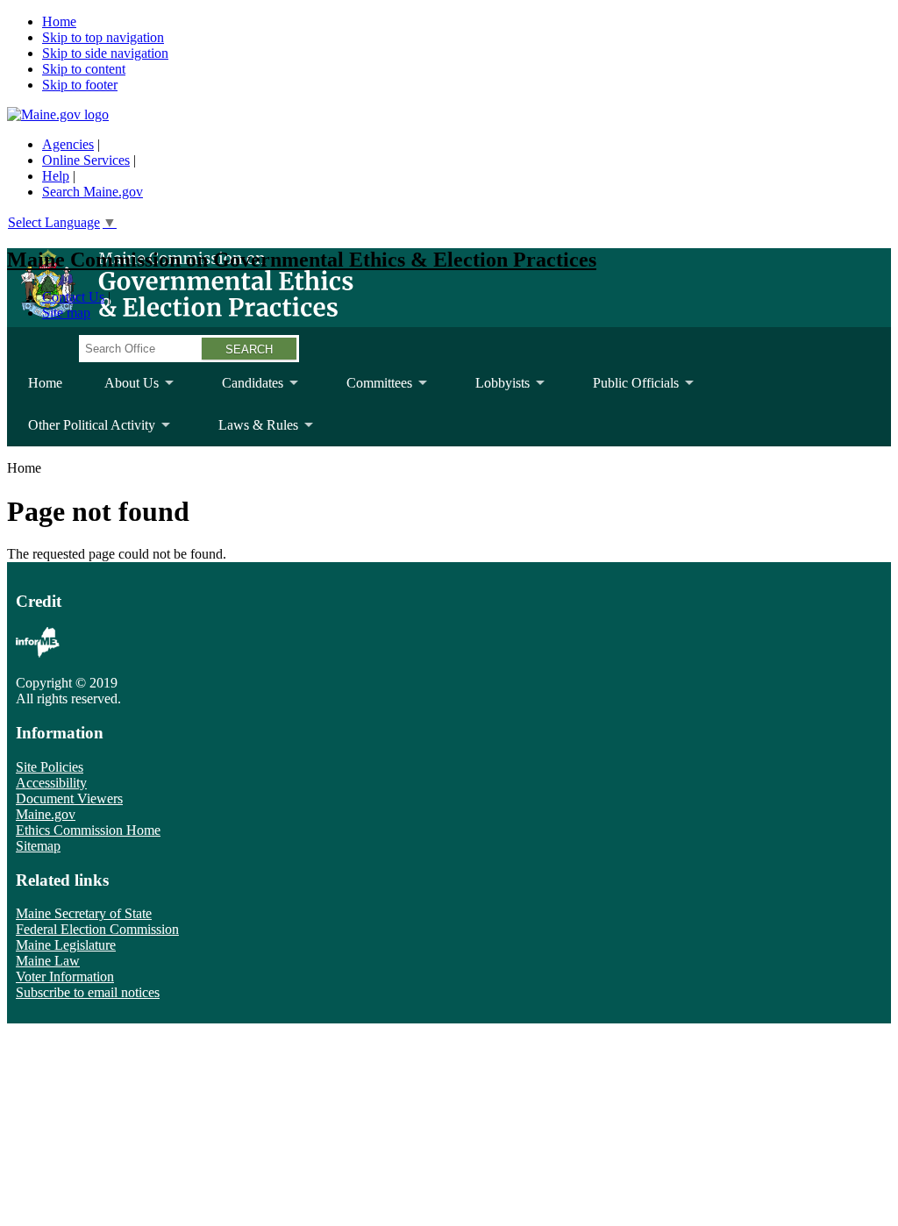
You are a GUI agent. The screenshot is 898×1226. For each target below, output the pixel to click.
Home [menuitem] (45, 382)
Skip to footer (80, 84)
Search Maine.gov (92, 191)
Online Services (86, 160)
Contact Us (73, 296)
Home (59, 21)
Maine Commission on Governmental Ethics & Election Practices (301, 259)
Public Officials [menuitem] (625, 389)
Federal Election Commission (97, 929)
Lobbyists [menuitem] (492, 389)
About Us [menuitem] (121, 389)
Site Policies (49, 766)
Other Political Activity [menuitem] (81, 431)
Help (55, 175)
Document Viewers (69, 798)
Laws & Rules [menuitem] (247, 431)
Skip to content (83, 68)
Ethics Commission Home (88, 830)
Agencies (68, 144)
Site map (66, 312)
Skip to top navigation (103, 37)
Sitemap (38, 845)
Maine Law (48, 960)
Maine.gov (45, 814)
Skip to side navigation (105, 53)
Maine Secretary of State (84, 913)
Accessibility (51, 782)
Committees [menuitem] (368, 389)
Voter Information (65, 976)
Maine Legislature (66, 944)
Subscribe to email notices (88, 992)
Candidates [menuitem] (242, 389)
